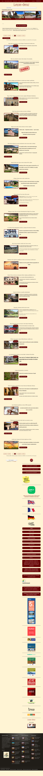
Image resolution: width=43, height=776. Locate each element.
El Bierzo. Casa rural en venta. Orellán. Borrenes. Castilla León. (21, 339)
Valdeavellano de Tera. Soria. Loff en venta (21, 194)
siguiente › (19, 35)
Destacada (15, 45)
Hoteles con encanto (31, 538)
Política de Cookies (19, 769)
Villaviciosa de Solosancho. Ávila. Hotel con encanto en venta (21, 420)
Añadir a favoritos (23, 48)
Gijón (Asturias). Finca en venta (27, 761)
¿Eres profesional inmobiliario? (31, 472)
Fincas (31, 541)
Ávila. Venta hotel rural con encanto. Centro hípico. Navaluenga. (21, 323)
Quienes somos (23, 1)
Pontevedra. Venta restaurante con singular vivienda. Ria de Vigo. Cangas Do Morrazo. (16, 744)
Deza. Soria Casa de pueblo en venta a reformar (17, 748)
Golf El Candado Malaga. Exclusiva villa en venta (37, 750)
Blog (19, 1)
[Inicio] (21, 5)
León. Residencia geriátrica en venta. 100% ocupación (21, 405)
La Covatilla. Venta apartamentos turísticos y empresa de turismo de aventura (21, 227)
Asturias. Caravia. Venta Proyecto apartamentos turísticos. (37, 754)
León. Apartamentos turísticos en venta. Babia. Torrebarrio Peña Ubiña (21, 354)
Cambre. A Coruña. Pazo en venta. (37, 741)
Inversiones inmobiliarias (31, 554)
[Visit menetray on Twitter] (37, 1)
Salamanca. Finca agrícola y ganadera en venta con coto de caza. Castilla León (21, 259)
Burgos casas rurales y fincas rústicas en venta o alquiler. (21, 126)
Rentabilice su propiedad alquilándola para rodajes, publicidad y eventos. (31, 594)
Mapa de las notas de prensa (27, 769)
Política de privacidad (13, 769)
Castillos (31, 551)
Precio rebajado (14, 196)
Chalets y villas (31, 531)
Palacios (31, 547)
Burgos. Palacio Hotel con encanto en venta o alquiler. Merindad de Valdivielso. (21, 96)
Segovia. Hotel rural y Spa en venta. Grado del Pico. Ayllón (21, 162)
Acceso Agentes (3, 769)
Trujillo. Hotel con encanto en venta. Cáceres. (27, 747)
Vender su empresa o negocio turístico (31, 469)
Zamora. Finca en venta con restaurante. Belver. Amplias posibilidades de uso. (21, 275)
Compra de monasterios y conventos (21, 370)
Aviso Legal (7, 769)
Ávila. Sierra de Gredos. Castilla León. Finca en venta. (21, 243)
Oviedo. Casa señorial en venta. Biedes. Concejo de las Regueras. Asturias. (16, 753)
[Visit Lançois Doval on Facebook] (36, 1)
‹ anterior (9, 35)
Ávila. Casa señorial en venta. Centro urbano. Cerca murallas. (21, 59)
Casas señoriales (31, 544)
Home (2, 1)
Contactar (33, 1)
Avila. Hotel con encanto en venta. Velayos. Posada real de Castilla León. (21, 43)
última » (24, 35)
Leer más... (3, 750)
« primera (5, 35)
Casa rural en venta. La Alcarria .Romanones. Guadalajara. (17, 757)
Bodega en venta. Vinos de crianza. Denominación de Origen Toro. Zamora (21, 211)
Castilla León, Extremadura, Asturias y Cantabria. (30, 495)
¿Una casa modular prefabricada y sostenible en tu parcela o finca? (31, 576)
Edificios (31, 557)
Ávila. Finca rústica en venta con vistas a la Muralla (21, 111)
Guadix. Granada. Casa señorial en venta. (37, 758)
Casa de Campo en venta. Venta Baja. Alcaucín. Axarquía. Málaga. (16, 739)
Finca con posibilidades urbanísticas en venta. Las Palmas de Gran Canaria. (26, 739)
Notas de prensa (15, 1)
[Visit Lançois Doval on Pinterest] (40, 1)
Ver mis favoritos (6, 38)
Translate (14, 461)
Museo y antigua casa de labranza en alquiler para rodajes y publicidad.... (21, 80)
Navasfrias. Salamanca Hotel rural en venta (21, 307)
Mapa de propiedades (35, 769)
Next (39, 15)
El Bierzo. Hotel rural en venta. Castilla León (21, 178)
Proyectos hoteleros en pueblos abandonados (21, 292)
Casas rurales (31, 535)
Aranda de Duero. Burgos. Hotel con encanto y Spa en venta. (25, 752)
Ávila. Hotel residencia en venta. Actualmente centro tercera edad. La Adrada (21, 143)
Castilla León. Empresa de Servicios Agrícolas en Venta (21, 439)
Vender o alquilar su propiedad (31, 466)
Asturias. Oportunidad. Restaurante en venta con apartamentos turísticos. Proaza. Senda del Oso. (16, 762)
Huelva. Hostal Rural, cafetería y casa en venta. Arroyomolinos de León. (26, 757)
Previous (4, 15)
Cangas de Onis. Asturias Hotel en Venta (27, 743)
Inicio (3, 23)
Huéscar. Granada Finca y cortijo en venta (37, 738)
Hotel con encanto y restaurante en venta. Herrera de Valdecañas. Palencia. (21, 386)
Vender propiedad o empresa (8, 1)
